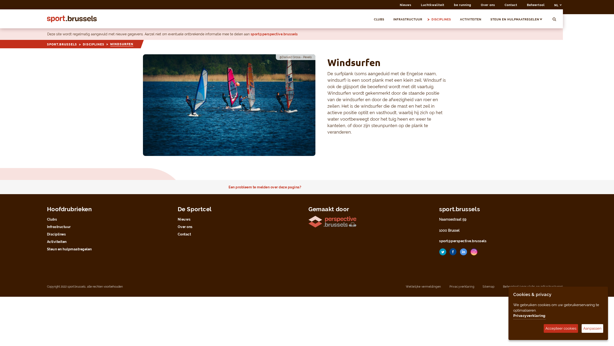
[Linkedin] (463, 253)
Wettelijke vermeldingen (423, 286)
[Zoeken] (554, 19)
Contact (511, 5)
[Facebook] (453, 253)
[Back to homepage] (72, 18)
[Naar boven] (602, 285)
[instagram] (474, 253)
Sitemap (489, 286)
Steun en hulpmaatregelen (514, 19)
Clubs (379, 19)
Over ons (488, 5)
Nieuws (405, 5)
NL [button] (557, 5)
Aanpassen (592, 328)
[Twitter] (442, 253)
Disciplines (441, 19)
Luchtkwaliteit (432, 5)
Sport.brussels (62, 44)
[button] (543, 19)
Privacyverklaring (461, 286)
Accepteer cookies (560, 328)
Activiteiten (470, 19)
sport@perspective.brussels (274, 34)
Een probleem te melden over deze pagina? (265, 187)
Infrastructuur (407, 19)
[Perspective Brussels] (332, 221)
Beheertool (536, 5)
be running (462, 5)
